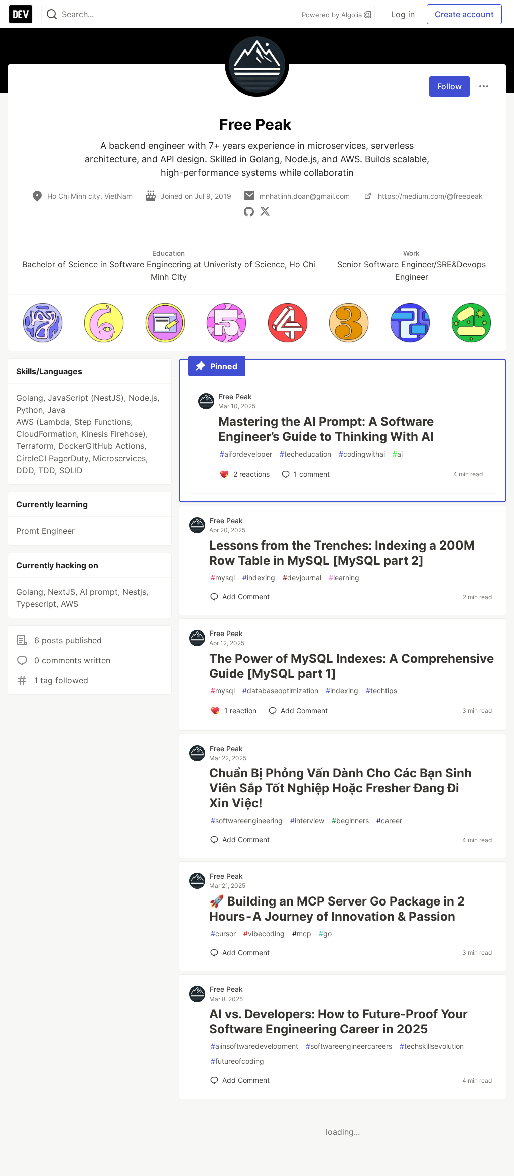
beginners (350, 820)
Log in (403, 14)
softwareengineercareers (349, 1046)
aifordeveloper (246, 453)
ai (398, 453)
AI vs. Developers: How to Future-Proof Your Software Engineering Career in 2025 (338, 1021)
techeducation (305, 453)
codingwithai (362, 453)
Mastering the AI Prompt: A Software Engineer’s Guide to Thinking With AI (326, 429)
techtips (381, 690)
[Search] (52, 14)
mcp (301, 933)
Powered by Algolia (333, 15)
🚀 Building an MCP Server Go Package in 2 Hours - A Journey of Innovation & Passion (337, 909)
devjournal (302, 577)
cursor (223, 933)
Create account (464, 14)
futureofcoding (237, 1061)
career (389, 820)
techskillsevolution (432, 1046)
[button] (42, 323)
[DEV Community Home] (20, 14)
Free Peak (235, 396)
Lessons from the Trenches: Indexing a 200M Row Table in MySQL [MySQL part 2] (342, 553)
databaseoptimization (280, 690)
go (325, 933)
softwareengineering (247, 820)
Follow (449, 86)
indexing (258, 577)
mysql (223, 577)
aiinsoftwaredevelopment (254, 1046)
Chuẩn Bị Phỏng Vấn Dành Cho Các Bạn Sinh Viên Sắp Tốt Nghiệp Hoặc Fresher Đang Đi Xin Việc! (340, 788)
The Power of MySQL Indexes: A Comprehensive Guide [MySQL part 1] (351, 666)
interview (307, 820)
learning (344, 577)
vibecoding (264, 933)
